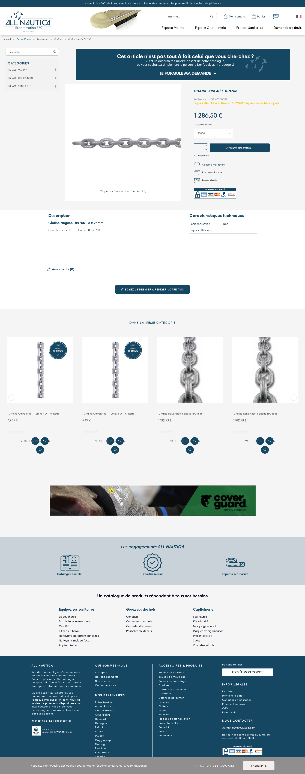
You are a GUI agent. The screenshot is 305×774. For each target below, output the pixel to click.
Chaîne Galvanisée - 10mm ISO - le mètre (109, 413)
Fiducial (100, 727)
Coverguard (103, 714)
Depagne (101, 723)
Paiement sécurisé (234, 704)
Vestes (163, 731)
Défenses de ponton (171, 697)
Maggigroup (103, 740)
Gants (162, 710)
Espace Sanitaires (19, 86)
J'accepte (258, 766)
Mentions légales (233, 695)
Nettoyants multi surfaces (75, 640)
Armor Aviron (103, 706)
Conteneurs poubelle (139, 621)
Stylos (196, 640)
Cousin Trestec (104, 710)
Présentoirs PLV (202, 635)
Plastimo (100, 748)
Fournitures (200, 616)
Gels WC (64, 626)
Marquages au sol (204, 626)
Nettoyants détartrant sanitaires (79, 635)
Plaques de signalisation (208, 631)
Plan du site (229, 712)
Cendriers (132, 616)
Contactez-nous (105, 685)
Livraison (228, 691)
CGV (225, 708)
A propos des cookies (215, 765)
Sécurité (164, 727)
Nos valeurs (102, 681)
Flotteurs (164, 706)
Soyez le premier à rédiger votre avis (154, 289)
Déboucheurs (67, 616)
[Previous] (11, 397)
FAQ (275, 16)
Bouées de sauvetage (172, 681)
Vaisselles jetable (203, 645)
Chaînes (164, 685)
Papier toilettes (68, 645)
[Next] (294, 397)
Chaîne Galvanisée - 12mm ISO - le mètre (34, 413)
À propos (101, 672)
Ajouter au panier (239, 147)
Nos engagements (106, 676)
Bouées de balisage (171, 672)
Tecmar (100, 756)
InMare (99, 735)
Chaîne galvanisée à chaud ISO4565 (180, 413)
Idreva (99, 731)
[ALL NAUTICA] (28, 22)
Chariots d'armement (172, 689)
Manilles (164, 714)
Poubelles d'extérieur (139, 631)
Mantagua (101, 744)
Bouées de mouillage (172, 676)
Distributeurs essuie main (74, 621)
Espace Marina (17, 69)
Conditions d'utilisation (237, 699)
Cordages (165, 693)
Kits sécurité (200, 621)
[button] (209, 165)
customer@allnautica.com (238, 727)
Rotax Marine (103, 702)
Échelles (164, 702)
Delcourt (100, 719)
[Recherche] (212, 16)
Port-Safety (102, 752)
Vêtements (165, 735)
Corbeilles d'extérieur (139, 626)
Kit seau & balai (69, 631)
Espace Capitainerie (21, 78)
